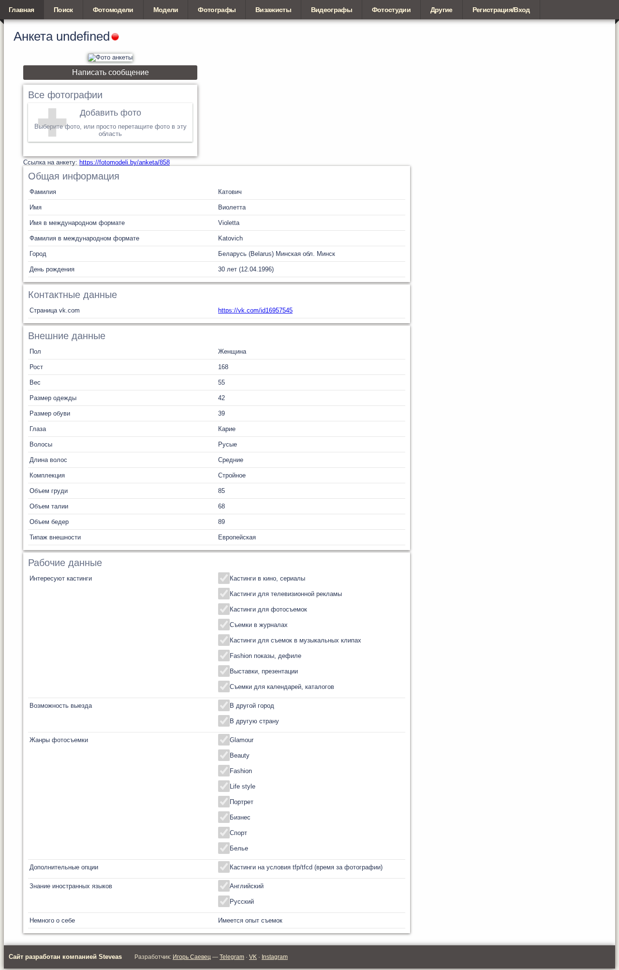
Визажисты (273, 10)
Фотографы (217, 10)
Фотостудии (391, 10)
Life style (242, 786)
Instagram (275, 957)
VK (253, 957)
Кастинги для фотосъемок (268, 609)
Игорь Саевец (192, 957)
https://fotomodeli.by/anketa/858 (124, 162)
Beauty (240, 755)
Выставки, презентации (264, 671)
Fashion (241, 771)
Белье (239, 848)
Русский (242, 901)
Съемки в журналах (259, 624)
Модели (165, 10)
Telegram (232, 957)
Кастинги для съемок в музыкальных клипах (295, 640)
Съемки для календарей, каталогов (282, 686)
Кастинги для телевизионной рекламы (286, 593)
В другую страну (254, 721)
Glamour (241, 740)
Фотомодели (113, 10)
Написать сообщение (110, 72)
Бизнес (240, 817)
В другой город (252, 705)
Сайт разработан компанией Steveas (65, 956)
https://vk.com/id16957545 (255, 310)
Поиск (63, 10)
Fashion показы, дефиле (265, 655)
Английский (247, 886)
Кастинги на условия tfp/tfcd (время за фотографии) (306, 867)
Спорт (238, 832)
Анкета (33, 36)
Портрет (241, 802)
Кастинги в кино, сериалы (267, 578)
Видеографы (331, 10)
